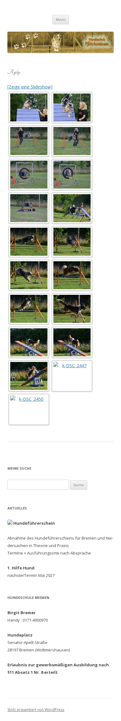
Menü (60, 19)
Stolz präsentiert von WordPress (35, 709)
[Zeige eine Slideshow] (29, 87)
